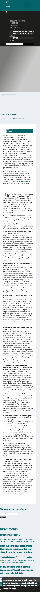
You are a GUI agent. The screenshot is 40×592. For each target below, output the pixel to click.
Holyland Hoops (17, 21)
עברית (8, 7)
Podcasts (13, 25)
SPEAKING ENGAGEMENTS (23, 31)
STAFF (15, 38)
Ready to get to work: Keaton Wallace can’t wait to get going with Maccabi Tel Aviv (16, 570)
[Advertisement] (16, 188)
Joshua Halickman (10, 114)
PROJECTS (13, 29)
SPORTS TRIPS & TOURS (22, 34)
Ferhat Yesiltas (21, 181)
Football (13, 23)
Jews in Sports (15, 27)
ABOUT (12, 36)
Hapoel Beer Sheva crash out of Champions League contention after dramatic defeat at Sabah (16, 549)
